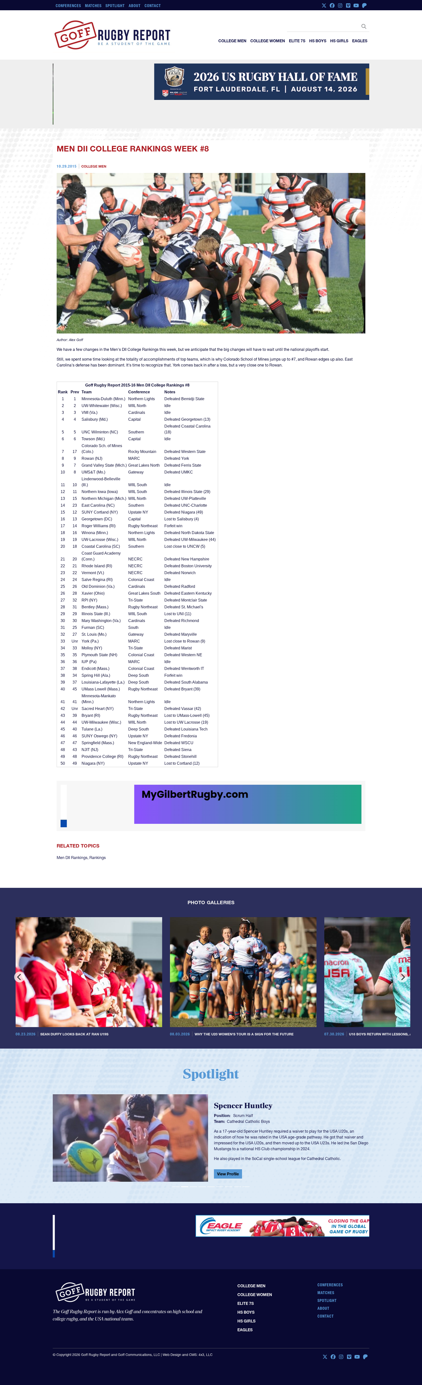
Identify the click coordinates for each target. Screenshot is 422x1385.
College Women (267, 40)
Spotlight (115, 5)
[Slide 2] (184, 1158)
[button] (76, 1112)
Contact (153, 5)
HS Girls (339, 40)
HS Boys (317, 40)
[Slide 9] (246, 1158)
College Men (232, 40)
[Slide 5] (211, 1158)
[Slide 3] (193, 1158)
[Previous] (19, 949)
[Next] (402, 949)
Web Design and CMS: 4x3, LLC (187, 1306)
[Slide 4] (202, 1158)
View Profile (228, 1146)
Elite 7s (297, 40)
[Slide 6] (219, 1158)
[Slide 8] (237, 1158)
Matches (93, 5)
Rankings (97, 829)
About (135, 5)
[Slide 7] (228, 1158)
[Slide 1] (175, 1158)
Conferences (68, 5)
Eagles (359, 40)
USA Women (238, 1092)
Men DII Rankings (72, 829)
